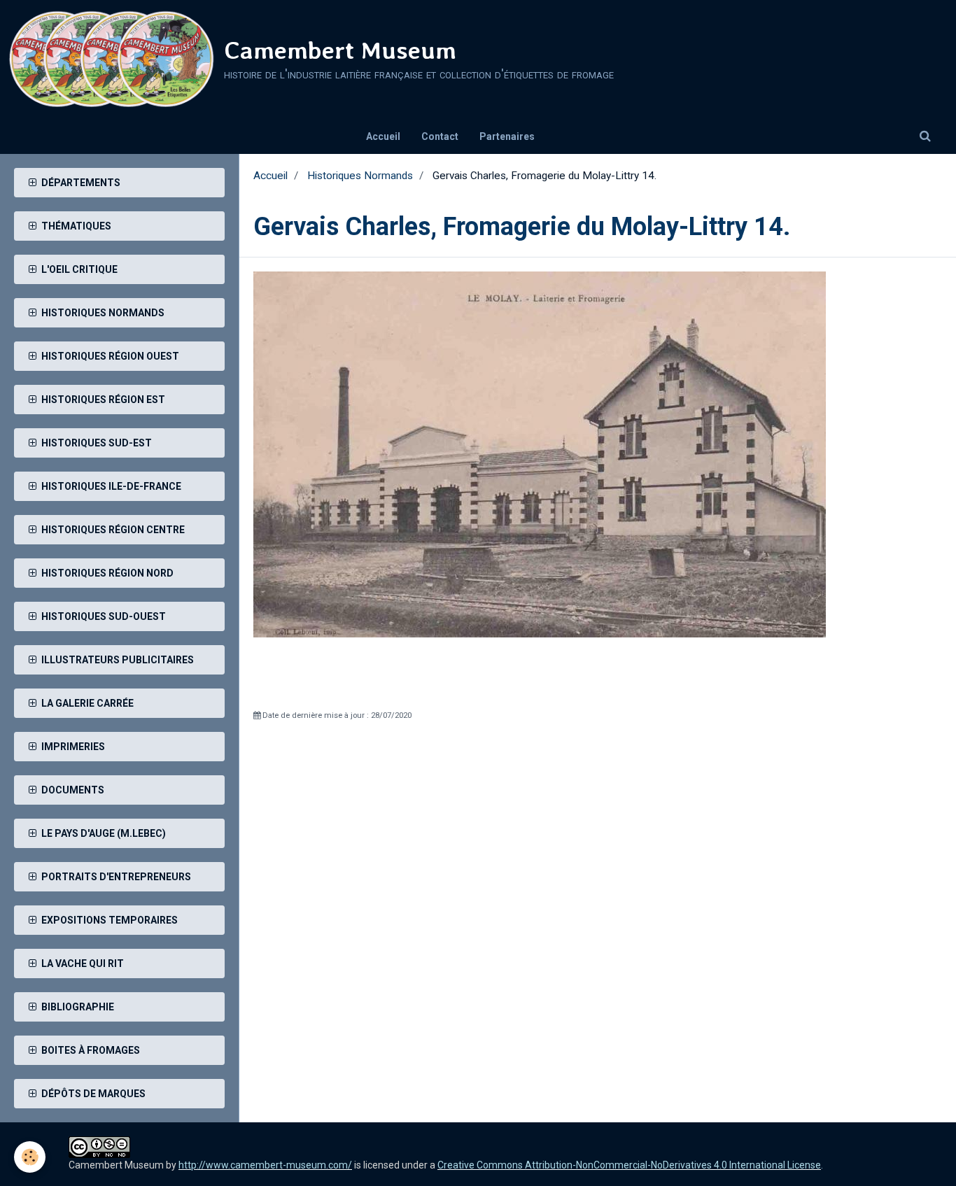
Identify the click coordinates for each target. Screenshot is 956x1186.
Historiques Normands (360, 175)
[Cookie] (29, 1157)
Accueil (383, 136)
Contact (439, 136)
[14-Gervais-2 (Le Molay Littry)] (539, 453)
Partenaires (507, 136)
